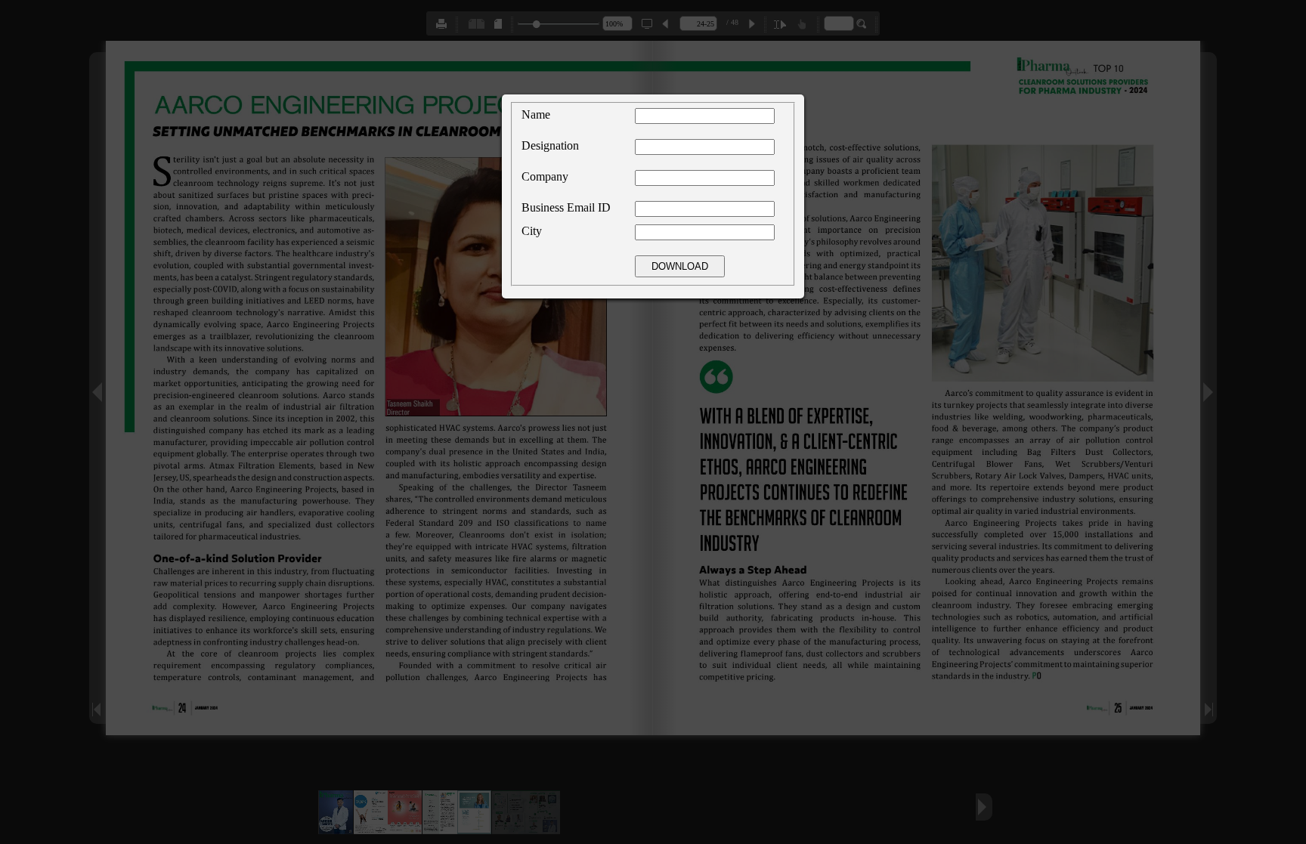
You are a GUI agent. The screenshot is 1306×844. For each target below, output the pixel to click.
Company (544, 176)
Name (535, 114)
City (531, 230)
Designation (550, 145)
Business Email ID (566, 207)
